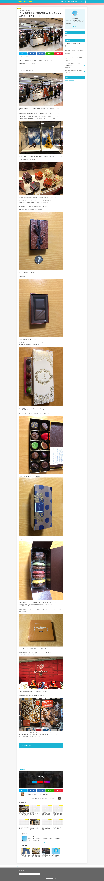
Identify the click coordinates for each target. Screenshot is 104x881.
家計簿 (72, 1)
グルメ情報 (19, 8)
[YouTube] (40, 782)
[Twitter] (34, 782)
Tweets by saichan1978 (69, 80)
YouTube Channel (52, 4)
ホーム (62, 1)
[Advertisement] (41, 757)
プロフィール (67, 1)
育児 (76, 1)
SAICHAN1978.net (25, 1)
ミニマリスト (80, 1)
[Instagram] (47, 782)
